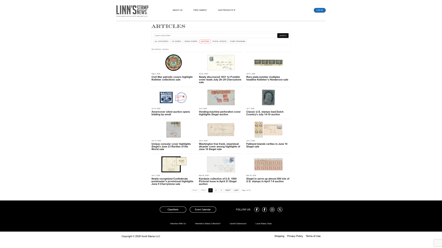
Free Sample (200, 10)
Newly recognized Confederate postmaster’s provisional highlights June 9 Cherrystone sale (172, 181)
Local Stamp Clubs (264, 224)
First (195, 190)
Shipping (279, 236)
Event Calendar (203, 209)
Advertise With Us (178, 224)
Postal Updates (219, 41)
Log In (319, 10)
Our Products (226, 10)
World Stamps (191, 41)
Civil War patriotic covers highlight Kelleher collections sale (171, 78)
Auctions (205, 41)
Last (236, 190)
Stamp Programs (237, 41)
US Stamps (176, 41)
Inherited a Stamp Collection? (207, 224)
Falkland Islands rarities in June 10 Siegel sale (266, 145)
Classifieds (172, 209)
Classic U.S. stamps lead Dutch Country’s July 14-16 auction (265, 113)
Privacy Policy (295, 236)
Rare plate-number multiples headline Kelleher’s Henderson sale (267, 78)
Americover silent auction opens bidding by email (170, 113)
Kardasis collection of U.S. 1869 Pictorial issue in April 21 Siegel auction (218, 181)
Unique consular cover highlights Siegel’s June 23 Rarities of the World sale (171, 146)
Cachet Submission (238, 224)
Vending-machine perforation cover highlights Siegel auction (220, 113)
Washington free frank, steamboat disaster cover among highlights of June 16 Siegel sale (219, 146)
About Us (177, 10)
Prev (203, 190)
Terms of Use (313, 236)
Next (228, 190)
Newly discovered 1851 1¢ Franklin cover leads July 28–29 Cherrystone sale (220, 80)
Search (282, 36)
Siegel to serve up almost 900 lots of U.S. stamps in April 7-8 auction (267, 180)
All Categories (161, 41)
